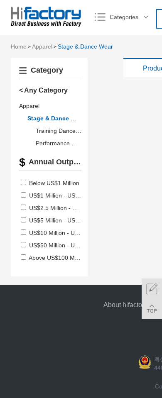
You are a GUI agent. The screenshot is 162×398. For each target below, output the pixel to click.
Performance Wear (61, 143)
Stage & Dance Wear (85, 46)
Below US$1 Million (54, 183)
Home (19, 46)
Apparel (42, 46)
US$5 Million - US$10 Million (66, 220)
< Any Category (43, 90)
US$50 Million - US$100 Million (69, 245)
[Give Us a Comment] (152, 288)
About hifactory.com (132, 304)
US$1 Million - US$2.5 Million (67, 195)
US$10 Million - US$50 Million (68, 233)
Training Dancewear (62, 130)
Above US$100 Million (57, 257)
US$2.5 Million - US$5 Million (67, 208)
